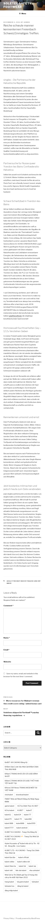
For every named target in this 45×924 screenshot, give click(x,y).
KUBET (20, 810)
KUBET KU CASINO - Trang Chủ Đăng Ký (21, 832)
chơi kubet (9, 795)
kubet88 (28, 819)
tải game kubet (23, 882)
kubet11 (8, 815)
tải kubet (35, 882)
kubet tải (22, 866)
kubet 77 (27, 815)
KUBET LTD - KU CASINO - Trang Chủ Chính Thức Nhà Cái (22, 851)
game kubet (9, 806)
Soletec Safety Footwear (17, 5)
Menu (23, 14)
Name (6, 638)
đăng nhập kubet (11, 890)
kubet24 (17, 815)
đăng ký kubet (22, 886)
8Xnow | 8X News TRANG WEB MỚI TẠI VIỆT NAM (21, 789)
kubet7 (29, 810)
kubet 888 (9, 823)
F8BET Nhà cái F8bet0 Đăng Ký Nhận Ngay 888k (22, 800)
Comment (8, 606)
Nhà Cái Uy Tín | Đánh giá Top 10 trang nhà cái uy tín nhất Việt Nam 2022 (21, 876)
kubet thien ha (10, 866)
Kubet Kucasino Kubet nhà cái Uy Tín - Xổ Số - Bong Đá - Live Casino (22, 844)
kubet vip (32, 866)
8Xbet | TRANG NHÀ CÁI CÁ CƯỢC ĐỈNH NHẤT (21, 775)
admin (27, 22)
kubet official (23, 857)
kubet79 (8, 819)
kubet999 (31, 823)
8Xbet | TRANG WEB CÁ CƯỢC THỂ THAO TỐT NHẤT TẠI (22, 782)
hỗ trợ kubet (9, 810)
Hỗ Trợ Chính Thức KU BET (27, 806)
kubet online (9, 862)
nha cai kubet (34, 870)
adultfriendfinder (15, 316)
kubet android (21, 828)
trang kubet (9, 882)
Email (6, 650)
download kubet (22, 795)
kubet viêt (9, 870)
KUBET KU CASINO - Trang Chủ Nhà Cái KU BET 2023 (22, 837)
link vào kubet (21, 870)
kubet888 (20, 823)
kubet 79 (18, 819)
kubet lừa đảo (10, 857)
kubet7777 (9, 828)
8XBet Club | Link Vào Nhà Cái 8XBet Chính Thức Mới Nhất (21, 768)
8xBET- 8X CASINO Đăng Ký (16, 762)
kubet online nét (23, 862)
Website (7, 662)
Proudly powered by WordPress (28, 918)
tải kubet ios (9, 886)
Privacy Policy (8, 918)
